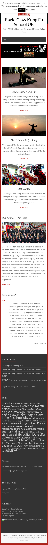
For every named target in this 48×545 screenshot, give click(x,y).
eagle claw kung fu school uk (22, 416)
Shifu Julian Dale (26, 434)
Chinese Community (12, 406)
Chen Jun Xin (24, 404)
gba (19, 421)
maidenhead (25, 426)
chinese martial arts (24, 407)
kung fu (25, 423)
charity (17, 404)
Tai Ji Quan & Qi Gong (24, 140)
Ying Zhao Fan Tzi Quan (25, 443)
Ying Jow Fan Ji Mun (14, 440)
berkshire (8, 403)
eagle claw (10, 412)
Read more (24, 110)
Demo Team (36, 409)
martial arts (14, 431)
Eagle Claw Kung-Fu (24, 91)
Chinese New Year (17, 409)
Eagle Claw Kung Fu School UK (24, 22)
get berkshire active (28, 421)
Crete (29, 409)
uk (18, 437)
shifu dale (8, 434)
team (15, 438)
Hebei (44, 421)
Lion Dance (24, 188)
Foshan (14, 421)
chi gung (32, 403)
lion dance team (9, 426)
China (38, 404)
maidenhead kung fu (12, 428)
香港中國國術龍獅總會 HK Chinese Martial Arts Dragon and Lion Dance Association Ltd (23, 448)
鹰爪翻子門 (13, 450)
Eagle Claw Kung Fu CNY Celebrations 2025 (19, 387)
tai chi (10, 438)
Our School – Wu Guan (14, 217)
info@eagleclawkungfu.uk (17, 471)
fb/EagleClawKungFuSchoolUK (14, 489)
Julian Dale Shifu (11, 423)
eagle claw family (30, 412)
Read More (30, 9)
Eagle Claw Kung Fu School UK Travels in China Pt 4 (21, 370)
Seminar (38, 432)
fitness (9, 421)
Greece (39, 421)
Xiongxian (39, 438)
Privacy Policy (23, 541)
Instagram (5, 493)
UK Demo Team (28, 437)
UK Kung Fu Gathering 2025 (12, 366)
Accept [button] (21, 10)
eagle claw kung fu (14, 415)
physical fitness (29, 432)
